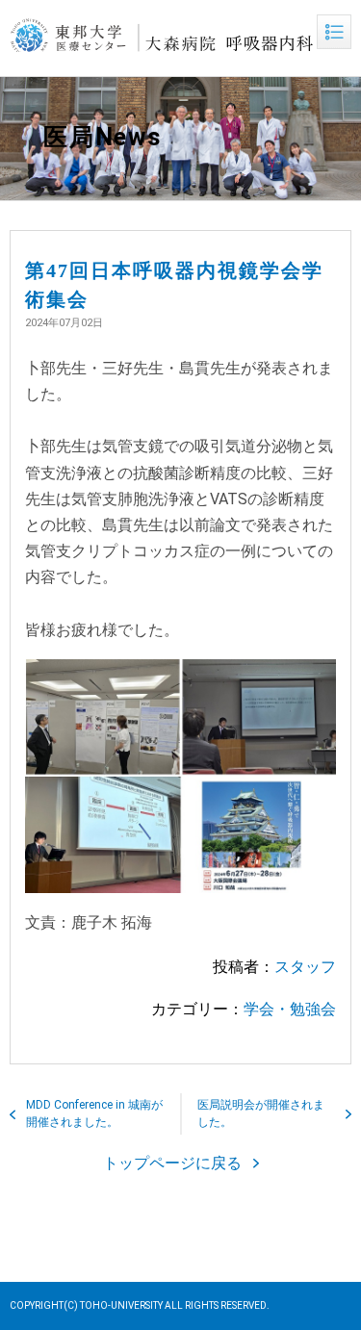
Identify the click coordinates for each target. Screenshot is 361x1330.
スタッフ (305, 967)
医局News (102, 137)
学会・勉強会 (290, 1009)
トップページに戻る (172, 1163)
